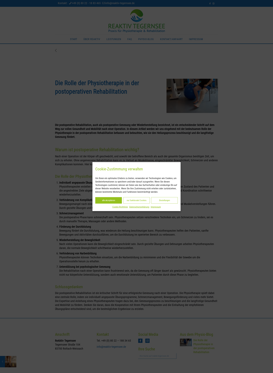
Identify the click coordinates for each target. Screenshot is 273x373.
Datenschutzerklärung (139, 206)
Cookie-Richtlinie (120, 206)
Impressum (156, 206)
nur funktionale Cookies (136, 200)
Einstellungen (164, 200)
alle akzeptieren (108, 200)
